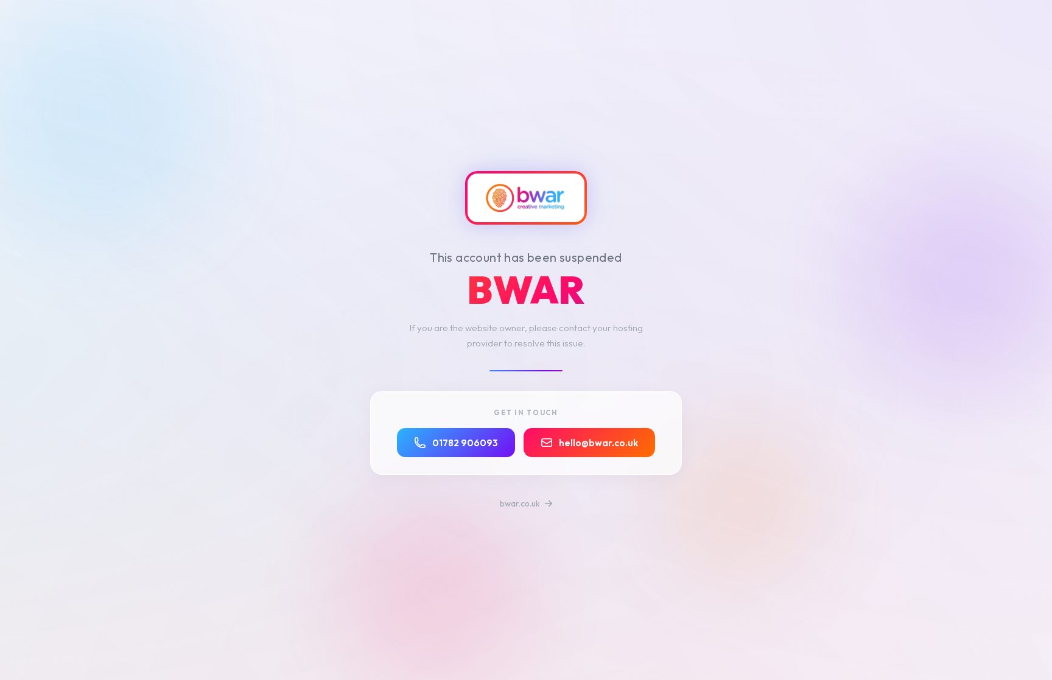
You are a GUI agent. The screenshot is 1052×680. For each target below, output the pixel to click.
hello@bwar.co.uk (598, 443)
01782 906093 (465, 443)
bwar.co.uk (521, 503)
